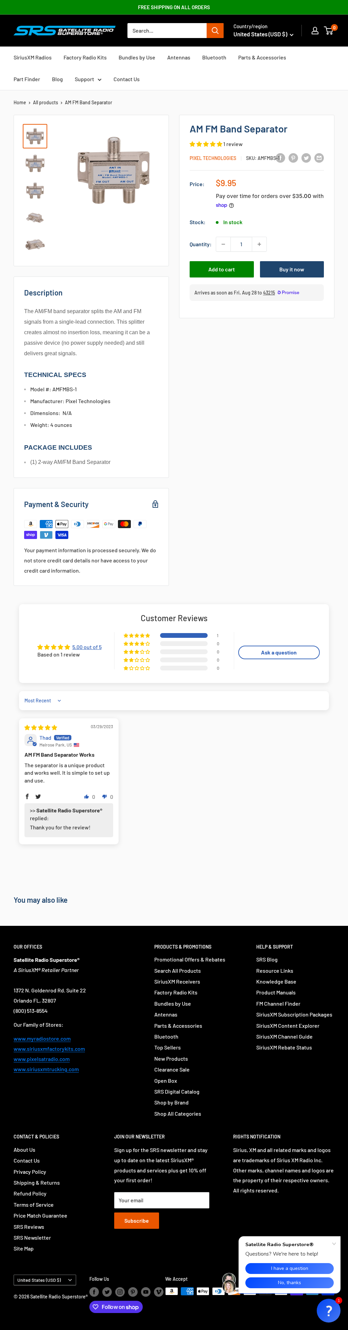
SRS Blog (267, 959)
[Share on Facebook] (280, 157)
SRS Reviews (29, 1226)
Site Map (24, 1248)
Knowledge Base (276, 981)
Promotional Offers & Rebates (189, 959)
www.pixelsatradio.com (42, 1059)
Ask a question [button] (279, 652)
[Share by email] (319, 157)
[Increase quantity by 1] (259, 244)
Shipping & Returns (37, 1182)
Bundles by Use (137, 57)
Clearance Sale (172, 1069)
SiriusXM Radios (33, 57)
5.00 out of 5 (87, 647)
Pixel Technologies (213, 158)
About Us (24, 1149)
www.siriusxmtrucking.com (46, 1069)
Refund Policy (30, 1193)
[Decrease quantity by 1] (223, 244)
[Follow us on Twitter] (107, 1292)
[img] (40, 727)
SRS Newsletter (32, 1237)
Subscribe (136, 1220)
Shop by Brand (171, 1102)
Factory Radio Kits (85, 57)
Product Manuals (276, 992)
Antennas (178, 57)
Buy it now (291, 269)
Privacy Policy (30, 1171)
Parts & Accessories (262, 57)
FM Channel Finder (278, 1003)
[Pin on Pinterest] (293, 157)
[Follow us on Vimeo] (158, 1292)
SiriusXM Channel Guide (284, 1036)
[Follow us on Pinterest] (133, 1292)
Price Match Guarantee (40, 1215)
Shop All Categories (177, 1113)
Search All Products (177, 970)
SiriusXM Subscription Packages (294, 1014)
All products (45, 102)
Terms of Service (34, 1204)
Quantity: (201, 244)
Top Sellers (167, 1047)
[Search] (215, 30)
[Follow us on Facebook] (94, 1292)
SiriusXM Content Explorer (287, 1025)
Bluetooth (214, 57)
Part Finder (27, 79)
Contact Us (127, 79)
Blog (57, 79)
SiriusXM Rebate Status (284, 1047)
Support (84, 79)
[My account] (315, 30)
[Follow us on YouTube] (146, 1292)
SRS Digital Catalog (176, 1091)
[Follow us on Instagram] (120, 1292)
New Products (171, 1058)
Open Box (165, 1080)
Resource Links (274, 970)
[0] (329, 30)
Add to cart (221, 269)
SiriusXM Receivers (177, 981)
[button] (206, 144)
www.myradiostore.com (42, 1038)
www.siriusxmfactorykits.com (49, 1048)
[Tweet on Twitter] (306, 157)
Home (20, 102)
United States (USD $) (39, 1280)
